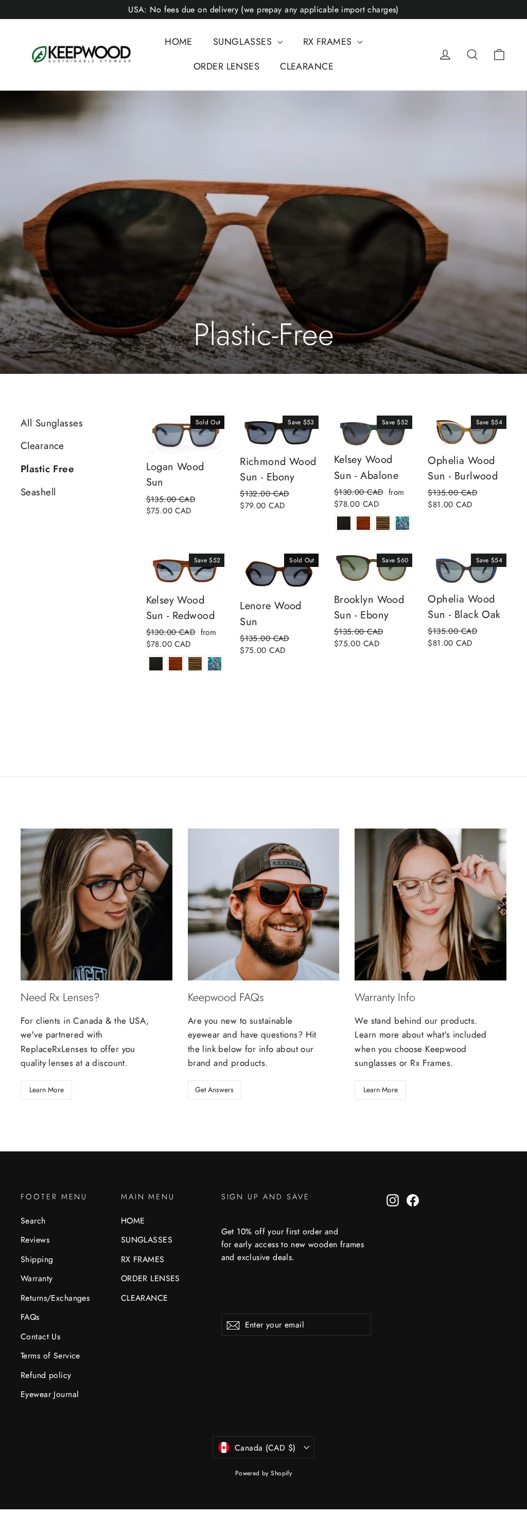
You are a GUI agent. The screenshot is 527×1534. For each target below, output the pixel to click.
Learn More (46, 1089)
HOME (178, 41)
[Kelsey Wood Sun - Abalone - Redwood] (363, 523)
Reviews (35, 1240)
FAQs (30, 1317)
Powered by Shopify (263, 1473)
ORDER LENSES (226, 66)
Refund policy (46, 1375)
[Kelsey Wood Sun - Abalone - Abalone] (402, 523)
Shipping (37, 1259)
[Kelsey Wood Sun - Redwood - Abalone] (214, 663)
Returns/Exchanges (55, 1298)
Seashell (38, 492)
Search (33, 1221)
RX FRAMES (329, 41)
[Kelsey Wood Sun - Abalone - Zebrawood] (383, 523)
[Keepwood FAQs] (264, 904)
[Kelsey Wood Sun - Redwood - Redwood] (175, 663)
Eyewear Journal (50, 1394)
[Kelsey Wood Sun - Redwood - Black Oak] (156, 663)
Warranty (36, 1278)
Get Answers (214, 1089)
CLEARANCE (306, 66)
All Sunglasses (52, 423)
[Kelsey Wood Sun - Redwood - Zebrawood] (195, 663)
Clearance (42, 446)
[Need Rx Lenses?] (96, 904)
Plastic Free (47, 469)
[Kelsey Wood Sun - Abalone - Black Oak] (344, 523)
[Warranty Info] (430, 904)
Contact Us (40, 1336)
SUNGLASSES (244, 41)
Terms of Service (50, 1355)
